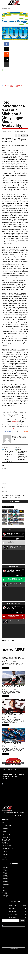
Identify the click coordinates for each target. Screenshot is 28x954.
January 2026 (5, 878)
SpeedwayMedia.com (17, 428)
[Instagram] (22, 135)
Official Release (7, 131)
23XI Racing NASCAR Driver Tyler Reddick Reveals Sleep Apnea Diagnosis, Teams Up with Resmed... (13, 659)
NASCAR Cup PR (6, 8)
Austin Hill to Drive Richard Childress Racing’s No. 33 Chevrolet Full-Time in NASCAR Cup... (12, 715)
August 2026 (5, 867)
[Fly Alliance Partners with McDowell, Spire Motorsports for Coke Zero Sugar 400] (13, 735)
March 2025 (4, 893)
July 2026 (4, 869)
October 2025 (5, 882)
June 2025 (4, 889)
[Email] (6, 59)
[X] (6, 49)
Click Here (15, 421)
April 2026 (4, 873)
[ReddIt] (6, 54)
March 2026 (4, 875)
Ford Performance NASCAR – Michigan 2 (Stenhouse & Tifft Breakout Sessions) (22, 454)
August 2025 (5, 886)
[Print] (6, 64)
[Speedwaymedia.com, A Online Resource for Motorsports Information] (14, 3)
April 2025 (4, 892)
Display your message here (13, 948)
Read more (5, 667)
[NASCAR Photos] (21, 815)
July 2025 (4, 887)
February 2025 (5, 895)
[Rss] (18, 815)
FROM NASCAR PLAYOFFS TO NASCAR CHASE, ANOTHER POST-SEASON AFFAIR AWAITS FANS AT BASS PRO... (13, 687)
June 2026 (4, 870)
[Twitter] (19, 135)
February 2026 (5, 876)
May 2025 (4, 890)
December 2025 (5, 879)
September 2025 (5, 884)
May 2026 (4, 872)
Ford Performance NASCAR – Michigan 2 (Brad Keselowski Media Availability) (9, 455)
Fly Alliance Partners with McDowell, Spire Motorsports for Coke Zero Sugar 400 (12, 744)
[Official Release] (7, 439)
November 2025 (5, 881)
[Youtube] (24, 135)
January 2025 (5, 896)
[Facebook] (6, 44)
